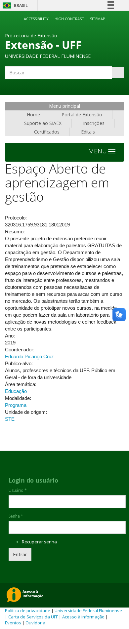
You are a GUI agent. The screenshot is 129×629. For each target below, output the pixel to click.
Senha (16, 516)
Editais (88, 132)
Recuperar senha (39, 542)
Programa (15, 405)
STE (10, 419)
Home (33, 114)
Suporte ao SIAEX (43, 123)
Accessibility (36, 18)
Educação (16, 391)
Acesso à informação (83, 617)
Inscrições (94, 123)
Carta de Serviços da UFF (33, 617)
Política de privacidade (27, 610)
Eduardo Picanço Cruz (29, 356)
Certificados (47, 132)
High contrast (69, 18)
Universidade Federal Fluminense (88, 610)
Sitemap (97, 18)
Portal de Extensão (82, 114)
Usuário (18, 490)
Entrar (20, 554)
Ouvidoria (35, 623)
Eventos (13, 623)
